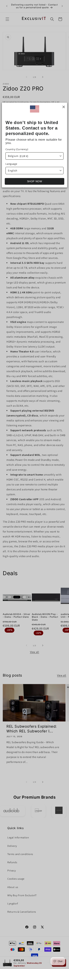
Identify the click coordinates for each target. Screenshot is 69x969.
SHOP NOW (34, 181)
